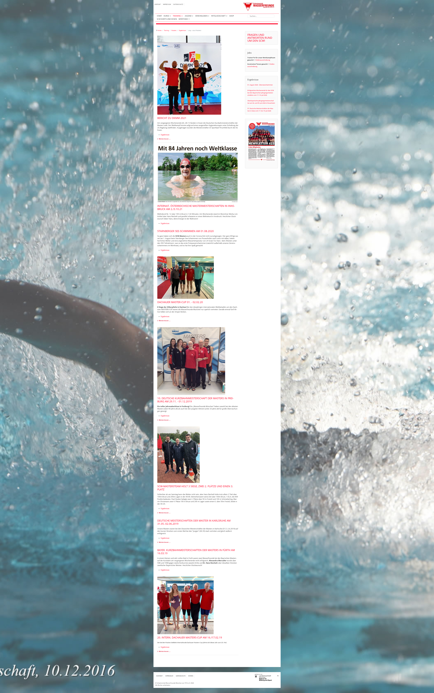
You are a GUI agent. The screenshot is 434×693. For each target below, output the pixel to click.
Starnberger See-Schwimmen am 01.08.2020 (185, 231)
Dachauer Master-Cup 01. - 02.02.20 (180, 302)
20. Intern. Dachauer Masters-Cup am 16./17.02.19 (189, 637)
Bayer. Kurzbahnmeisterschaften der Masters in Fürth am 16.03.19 (196, 551)
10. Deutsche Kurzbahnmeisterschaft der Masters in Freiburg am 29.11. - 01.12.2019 (195, 399)
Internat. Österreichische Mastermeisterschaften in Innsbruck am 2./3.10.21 (196, 207)
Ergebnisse (165, 135)
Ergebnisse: (165, 508)
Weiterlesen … (165, 139)
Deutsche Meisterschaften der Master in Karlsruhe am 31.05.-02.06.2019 (194, 522)
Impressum (167, 4)
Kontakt (158, 4)
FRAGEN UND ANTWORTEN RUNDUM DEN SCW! (259, 37)
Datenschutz (178, 4)
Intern (190, 676)
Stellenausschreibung (263, 60)
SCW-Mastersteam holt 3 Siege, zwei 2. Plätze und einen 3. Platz (195, 487)
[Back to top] (278, 676)
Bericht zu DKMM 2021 (171, 118)
